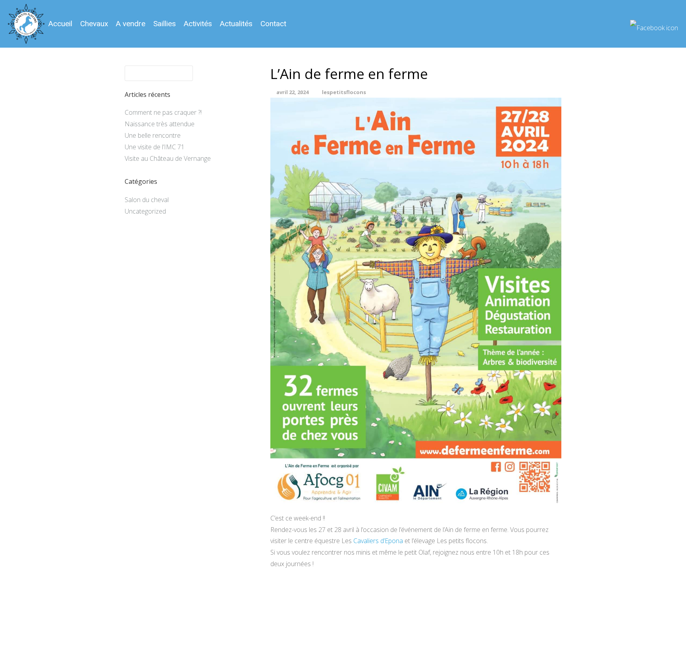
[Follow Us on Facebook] (654, 24)
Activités (198, 23)
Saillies (164, 23)
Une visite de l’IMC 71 (155, 147)
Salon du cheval (147, 199)
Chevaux (94, 23)
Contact (273, 23)
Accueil (60, 23)
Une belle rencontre (153, 135)
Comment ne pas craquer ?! (163, 112)
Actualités (236, 23)
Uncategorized (145, 211)
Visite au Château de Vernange (168, 158)
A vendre (130, 23)
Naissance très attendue (160, 124)
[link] (378, 540)
